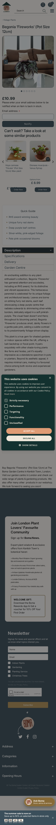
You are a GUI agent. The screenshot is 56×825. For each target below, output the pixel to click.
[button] (28, 445)
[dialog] (28, 412)
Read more (9, 393)
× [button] (50, 378)
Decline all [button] (29, 438)
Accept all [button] (29, 431)
